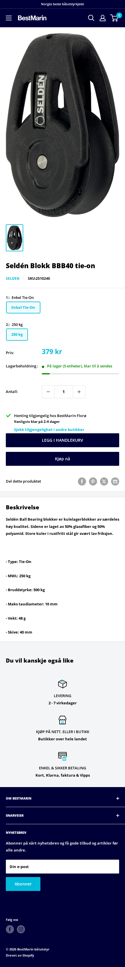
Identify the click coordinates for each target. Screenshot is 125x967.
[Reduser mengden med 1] (48, 392)
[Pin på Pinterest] (93, 481)
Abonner (23, 884)
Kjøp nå (62, 458)
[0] (114, 18)
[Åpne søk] (91, 18)
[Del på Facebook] (82, 481)
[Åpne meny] (9, 18)
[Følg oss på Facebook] (10, 929)
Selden (12, 278)
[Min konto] (103, 18)
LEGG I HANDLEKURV (62, 440)
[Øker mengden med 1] (79, 392)
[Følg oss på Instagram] (21, 929)
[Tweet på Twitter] (104, 481)
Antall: (12, 391)
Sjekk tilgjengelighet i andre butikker (49, 429)
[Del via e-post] (115, 481)
